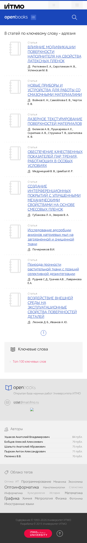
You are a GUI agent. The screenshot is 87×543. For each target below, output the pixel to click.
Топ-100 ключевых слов (29, 361)
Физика (61, 498)
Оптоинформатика (21, 487)
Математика (74, 493)
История (55, 493)
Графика (11, 499)
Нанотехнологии (54, 487)
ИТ (17, 481)
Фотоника (76, 498)
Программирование (36, 482)
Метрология (44, 498)
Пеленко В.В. (12, 456)
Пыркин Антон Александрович (25, 451)
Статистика (76, 487)
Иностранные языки (19, 504)
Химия (27, 498)
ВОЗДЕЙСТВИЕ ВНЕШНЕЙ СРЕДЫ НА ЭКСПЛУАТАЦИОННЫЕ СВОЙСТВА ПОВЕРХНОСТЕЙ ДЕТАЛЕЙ (52, 307)
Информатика (13, 493)
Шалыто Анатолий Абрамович (24, 446)
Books (16, 17)
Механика (59, 481)
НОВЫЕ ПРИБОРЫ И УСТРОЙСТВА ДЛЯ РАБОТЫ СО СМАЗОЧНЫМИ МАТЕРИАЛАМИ (55, 90)
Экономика (75, 481)
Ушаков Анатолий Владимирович (27, 437)
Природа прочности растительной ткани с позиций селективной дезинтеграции (53, 269)
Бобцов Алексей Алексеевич (23, 441)
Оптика (8, 481)
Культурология (36, 493)
